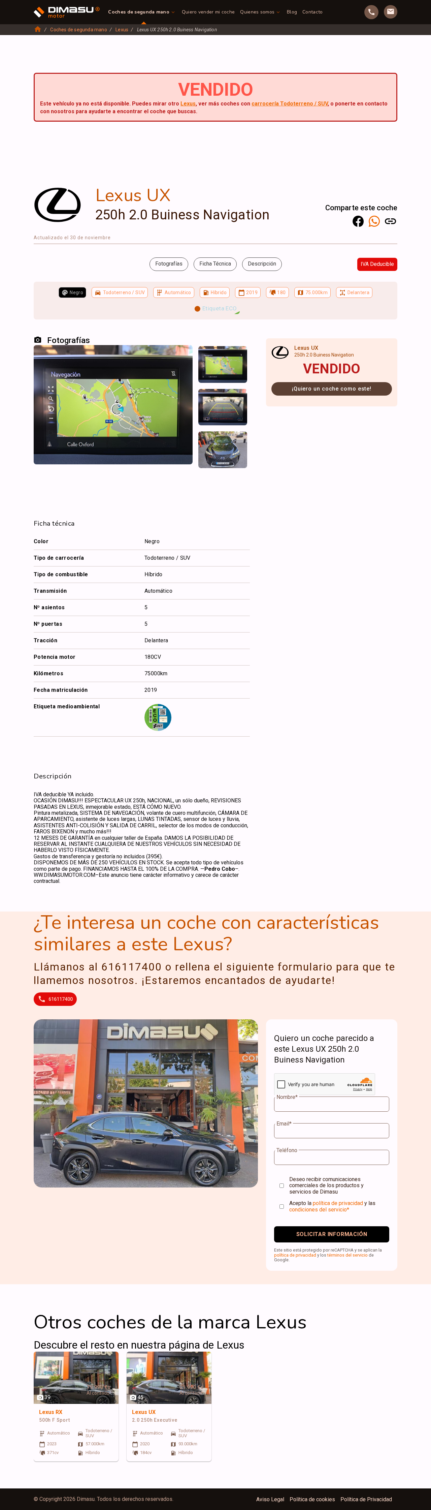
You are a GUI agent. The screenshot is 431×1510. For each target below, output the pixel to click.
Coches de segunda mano (138, 12)
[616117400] (371, 12)
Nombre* (287, 1097)
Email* (284, 1124)
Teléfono (286, 1150)
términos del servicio (347, 1255)
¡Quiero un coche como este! (331, 389)
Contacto (312, 12)
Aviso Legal (270, 1500)
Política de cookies (312, 1500)
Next (237, 357)
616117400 (60, 999)
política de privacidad (338, 1203)
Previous (207, 357)
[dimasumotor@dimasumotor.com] (390, 12)
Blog (292, 12)
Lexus (121, 29)
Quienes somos (257, 12)
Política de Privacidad (366, 1500)
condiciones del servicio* (319, 1209)
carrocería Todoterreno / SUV (290, 103)
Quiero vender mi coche (208, 12)
